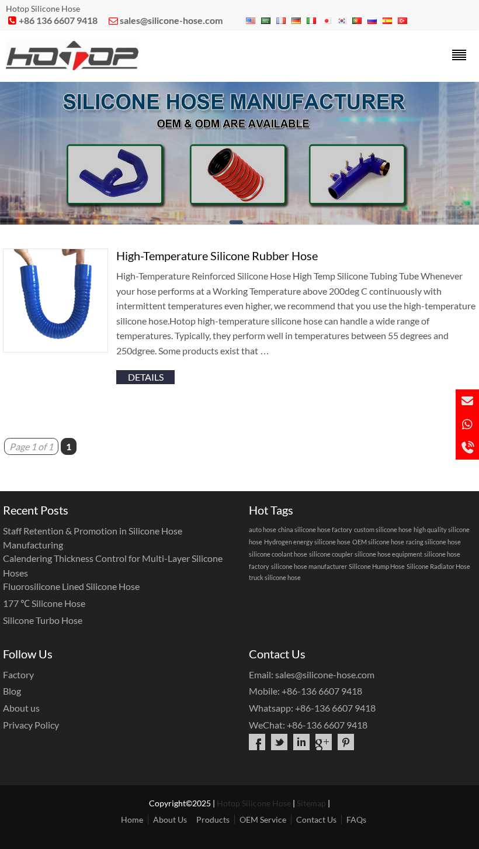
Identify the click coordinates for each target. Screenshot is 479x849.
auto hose (262, 529)
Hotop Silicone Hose (254, 803)
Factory (18, 674)
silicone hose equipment (388, 554)
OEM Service (262, 819)
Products (213, 819)
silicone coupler (331, 554)
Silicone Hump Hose (377, 566)
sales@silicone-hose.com (171, 20)
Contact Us (316, 819)
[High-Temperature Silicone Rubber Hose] (55, 348)
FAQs (356, 819)
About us (21, 707)
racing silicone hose (433, 542)
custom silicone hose (383, 529)
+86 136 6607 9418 (58, 20)
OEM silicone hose (378, 542)
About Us (170, 819)
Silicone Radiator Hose (438, 566)
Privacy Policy (31, 724)
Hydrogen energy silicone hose (307, 542)
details (146, 376)
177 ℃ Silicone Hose (44, 603)
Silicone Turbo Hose (42, 620)
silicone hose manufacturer (309, 566)
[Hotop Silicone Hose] (72, 66)
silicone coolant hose (278, 554)
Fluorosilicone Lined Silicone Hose (71, 586)
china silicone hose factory (315, 529)
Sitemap (311, 803)
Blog (12, 690)
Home (132, 819)
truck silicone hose (275, 577)
